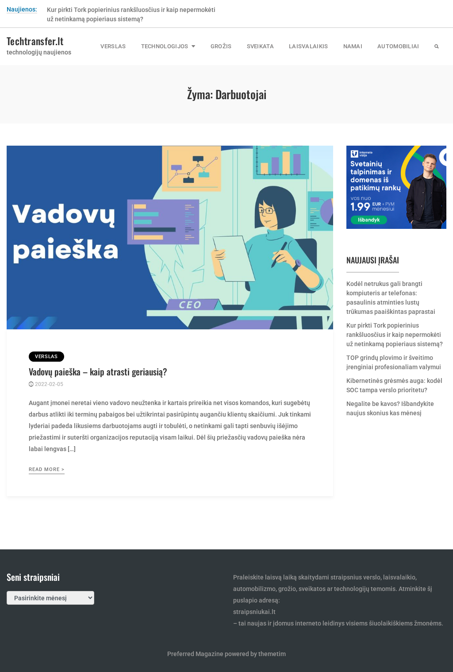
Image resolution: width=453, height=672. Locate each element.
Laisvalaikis (308, 46)
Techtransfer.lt (35, 41)
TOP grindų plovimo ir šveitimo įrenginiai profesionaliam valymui (393, 362)
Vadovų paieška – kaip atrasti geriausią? (98, 371)
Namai (353, 46)
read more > (47, 469)
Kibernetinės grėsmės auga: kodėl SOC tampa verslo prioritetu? (394, 385)
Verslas (113, 46)
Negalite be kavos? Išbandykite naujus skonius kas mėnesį (390, 408)
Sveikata (260, 46)
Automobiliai (398, 46)
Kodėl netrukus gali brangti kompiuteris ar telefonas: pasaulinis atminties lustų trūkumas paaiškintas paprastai (390, 297)
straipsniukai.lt (254, 611)
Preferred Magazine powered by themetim (226, 653)
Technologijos (164, 46)
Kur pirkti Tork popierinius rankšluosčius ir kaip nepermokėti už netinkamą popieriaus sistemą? (394, 335)
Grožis (221, 46)
